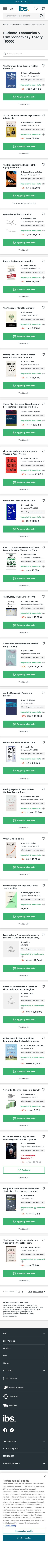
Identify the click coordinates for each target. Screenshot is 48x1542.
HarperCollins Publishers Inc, (32, 1147)
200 (30, 1291)
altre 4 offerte (29, 203)
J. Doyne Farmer (29, 362)
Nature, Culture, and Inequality (18, 261)
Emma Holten (28, 505)
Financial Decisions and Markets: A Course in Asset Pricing (20, 452)
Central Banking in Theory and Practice (18, 694)
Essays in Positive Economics (17, 214)
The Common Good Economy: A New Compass (20, 67)
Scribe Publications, (28, 268)
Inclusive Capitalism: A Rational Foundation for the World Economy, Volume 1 (20, 1039)
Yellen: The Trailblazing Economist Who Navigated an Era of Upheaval (20, 1138)
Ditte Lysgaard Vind (31, 893)
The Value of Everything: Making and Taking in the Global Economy (20, 1241)
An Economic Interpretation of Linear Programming (21, 645)
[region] (24, 1507)
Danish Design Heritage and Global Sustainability (20, 887)
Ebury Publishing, (27, 508)
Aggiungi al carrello (25, 97)
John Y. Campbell (30, 458)
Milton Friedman (29, 219)
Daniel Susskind (29, 843)
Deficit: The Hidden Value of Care (19, 500)
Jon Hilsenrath (29, 1144)
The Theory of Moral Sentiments (18, 308)
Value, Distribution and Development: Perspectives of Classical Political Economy (21, 405)
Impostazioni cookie (24, 1531)
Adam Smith (28, 312)
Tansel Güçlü (28, 994)
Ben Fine (26, 942)
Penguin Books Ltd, (28, 76)
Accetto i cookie (24, 1538)
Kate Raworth (28, 1196)
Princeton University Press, (31, 461)
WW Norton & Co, (27, 1097)
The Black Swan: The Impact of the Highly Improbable (20, 166)
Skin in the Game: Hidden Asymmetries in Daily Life (22, 116)
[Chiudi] (45, 1476)
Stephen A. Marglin (31, 796)
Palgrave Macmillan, (28, 653)
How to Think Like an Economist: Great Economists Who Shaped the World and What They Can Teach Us (21, 549)
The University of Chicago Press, (33, 222)
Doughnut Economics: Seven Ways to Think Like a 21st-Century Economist (21, 1190)
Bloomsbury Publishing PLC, (31, 557)
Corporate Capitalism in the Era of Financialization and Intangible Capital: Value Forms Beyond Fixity (20, 988)
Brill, (22, 945)
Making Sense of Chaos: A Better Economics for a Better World (19, 356)
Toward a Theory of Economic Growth (21, 1090)
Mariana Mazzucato (31, 73)
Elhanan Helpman (30, 601)
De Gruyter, (25, 1048)
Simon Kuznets (29, 1094)
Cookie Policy (10, 1525)
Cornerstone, (26, 1198)
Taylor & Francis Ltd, (28, 412)
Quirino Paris (28, 651)
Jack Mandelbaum (31, 1045)
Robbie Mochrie (29, 554)
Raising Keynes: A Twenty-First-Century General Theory (18, 790)
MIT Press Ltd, (25, 703)
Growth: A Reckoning (13, 838)
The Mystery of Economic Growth (19, 597)
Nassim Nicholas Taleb (32, 122)
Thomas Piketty (29, 265)
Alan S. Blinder (29, 700)
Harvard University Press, (30, 604)
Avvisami (25, 1170)
